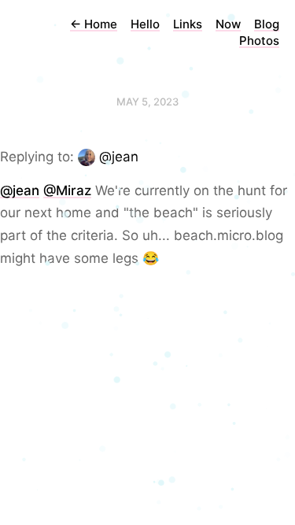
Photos (259, 40)
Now (228, 24)
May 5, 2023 (147, 101)
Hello (145, 24)
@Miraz (67, 190)
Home (93, 24)
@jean (118, 157)
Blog (266, 24)
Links (187, 24)
